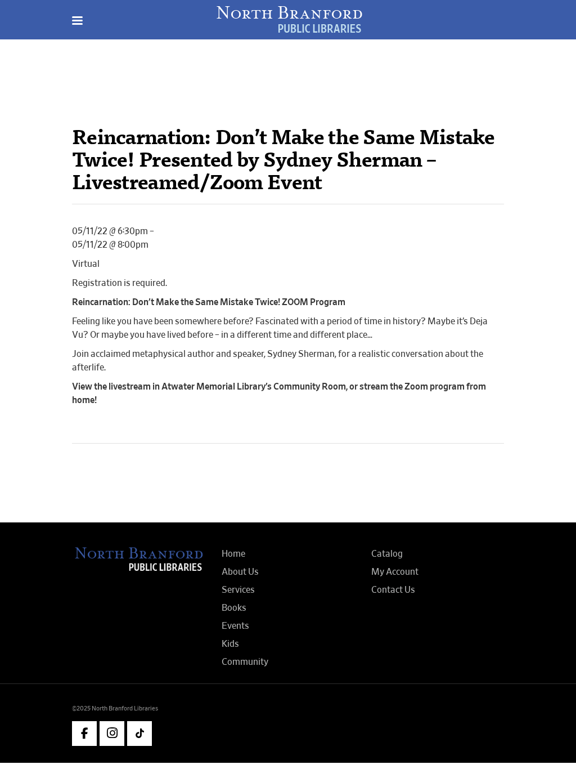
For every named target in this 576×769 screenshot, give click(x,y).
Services (238, 589)
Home (233, 553)
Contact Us (393, 589)
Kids (230, 644)
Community (245, 662)
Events (235, 626)
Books (234, 607)
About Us (240, 571)
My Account (394, 571)
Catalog (387, 553)
